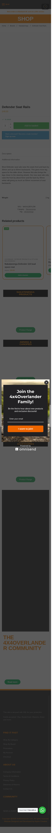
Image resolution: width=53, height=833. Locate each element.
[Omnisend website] (26, 448)
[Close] (46, 382)
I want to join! (25, 429)
